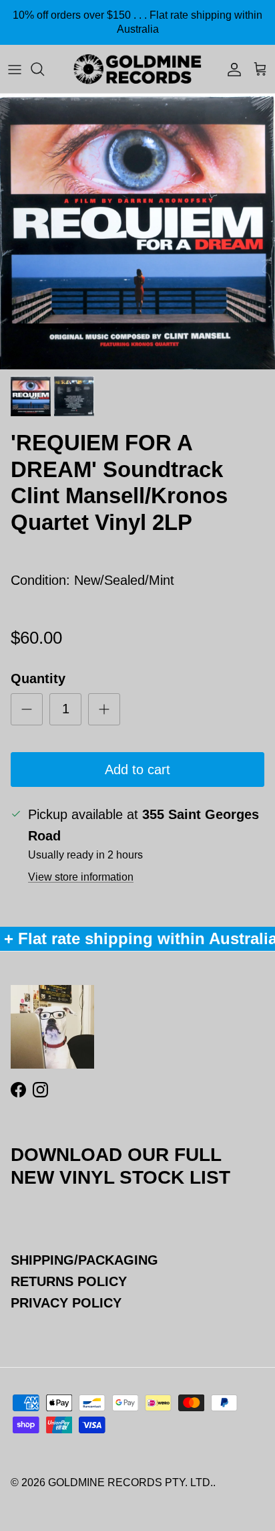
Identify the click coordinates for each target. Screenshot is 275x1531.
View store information (80, 877)
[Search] (44, 69)
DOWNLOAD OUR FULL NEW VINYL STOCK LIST (120, 1166)
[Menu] (14, 69)
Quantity (38, 678)
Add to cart (137, 769)
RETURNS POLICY (69, 1281)
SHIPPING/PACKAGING (84, 1260)
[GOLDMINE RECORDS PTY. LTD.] (137, 69)
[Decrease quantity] (27, 709)
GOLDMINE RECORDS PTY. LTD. (130, 1482)
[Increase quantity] (104, 709)
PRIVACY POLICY (66, 1302)
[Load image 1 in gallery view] (137, 231)
